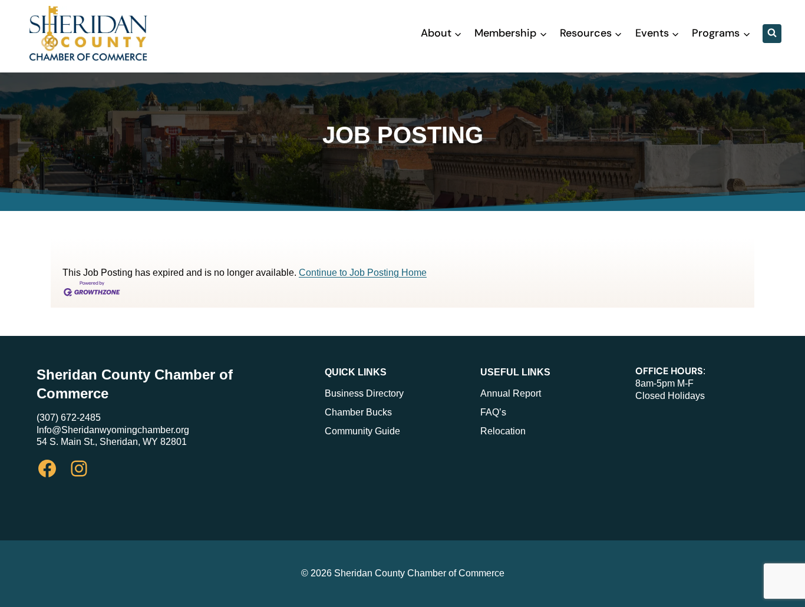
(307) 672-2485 (69, 418)
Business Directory (364, 393)
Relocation (503, 431)
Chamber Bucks (358, 412)
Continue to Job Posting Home (363, 273)
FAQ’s (493, 412)
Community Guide (362, 431)
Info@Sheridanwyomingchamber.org (113, 430)
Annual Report (510, 393)
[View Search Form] (772, 33)
